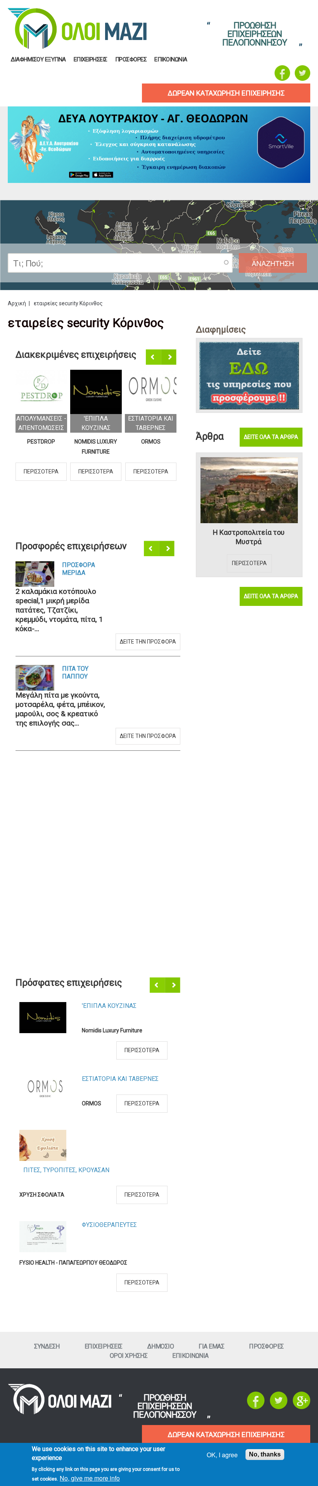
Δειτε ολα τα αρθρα (271, 437)
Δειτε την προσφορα (148, 642)
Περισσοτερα (41, 471)
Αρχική (17, 303)
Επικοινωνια (170, 60)
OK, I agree (222, 1454)
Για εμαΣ (211, 1346)
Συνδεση (47, 1346)
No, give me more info (90, 1478)
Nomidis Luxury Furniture (95, 446)
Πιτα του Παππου (75, 672)
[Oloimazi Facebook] (282, 73)
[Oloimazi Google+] (301, 1407)
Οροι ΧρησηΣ (129, 1355)
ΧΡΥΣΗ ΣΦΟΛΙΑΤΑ (41, 1195)
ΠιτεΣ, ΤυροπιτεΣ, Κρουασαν (66, 1170)
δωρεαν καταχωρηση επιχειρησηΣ (226, 93)
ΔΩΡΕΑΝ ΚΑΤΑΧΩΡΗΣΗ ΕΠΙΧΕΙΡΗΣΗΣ (226, 1434)
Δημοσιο (160, 1346)
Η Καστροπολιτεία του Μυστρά (249, 537)
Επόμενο (169, 357)
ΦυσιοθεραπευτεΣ (109, 1224)
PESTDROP (41, 441)
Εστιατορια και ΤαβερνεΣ (120, 1078)
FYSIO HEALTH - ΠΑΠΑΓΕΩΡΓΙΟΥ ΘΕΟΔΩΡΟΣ (73, 1263)
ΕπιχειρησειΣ (90, 60)
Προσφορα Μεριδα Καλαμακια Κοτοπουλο (80, 569)
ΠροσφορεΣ (131, 60)
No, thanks (265, 1454)
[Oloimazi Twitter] (302, 73)
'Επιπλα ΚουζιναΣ (109, 1005)
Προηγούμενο (154, 357)
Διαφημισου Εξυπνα (38, 60)
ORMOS (151, 441)
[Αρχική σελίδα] (59, 1412)
